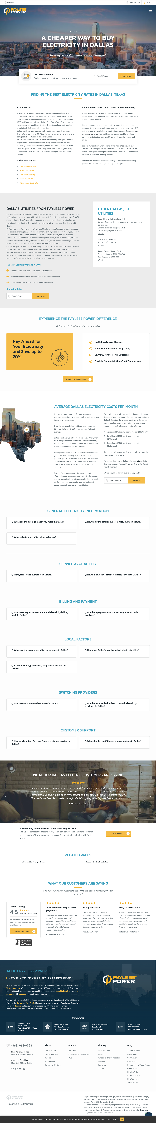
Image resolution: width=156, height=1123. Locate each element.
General (101, 1054)
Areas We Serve (104, 1050)
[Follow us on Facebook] (12, 1069)
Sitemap (102, 1045)
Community (131, 1058)
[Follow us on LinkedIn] (24, 1069)
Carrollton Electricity (28, 166)
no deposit (23, 994)
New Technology (133, 1079)
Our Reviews (50, 1061)
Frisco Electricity (27, 170)
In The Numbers (133, 1075)
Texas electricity (13, 988)
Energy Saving (133, 1061)
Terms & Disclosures (98, 1102)
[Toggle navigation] (150, 11)
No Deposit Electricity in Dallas (33, 861)
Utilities (101, 1068)
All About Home (133, 1050)
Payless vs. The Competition (109, 1058)
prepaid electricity (63, 991)
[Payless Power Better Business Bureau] (23, 942)
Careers (48, 1058)
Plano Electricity (26, 178)
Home (72, 32)
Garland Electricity (27, 174)
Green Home (132, 1068)
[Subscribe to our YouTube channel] (20, 1069)
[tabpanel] (78, 793)
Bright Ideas (132, 1054)
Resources (102, 1065)
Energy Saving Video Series (138, 1065)
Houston (18, 1006)
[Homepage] (15, 11)
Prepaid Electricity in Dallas (97, 861)
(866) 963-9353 (21, 1045)
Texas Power (132, 1082)
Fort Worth (30, 1003)
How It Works (132, 1072)
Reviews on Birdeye (53, 1065)
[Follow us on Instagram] (16, 1069)
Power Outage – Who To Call (79, 1054)
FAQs (70, 1058)
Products (101, 1061)
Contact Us (72, 1050)
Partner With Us (51, 1054)
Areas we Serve (81, 32)
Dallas (19, 1003)
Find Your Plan (50, 1050)
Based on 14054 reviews (28, 913)
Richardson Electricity (29, 183)
